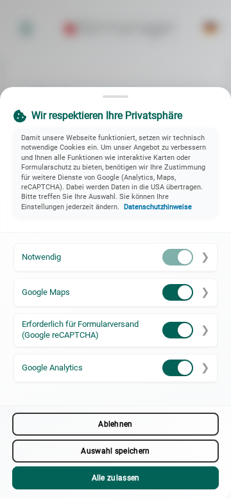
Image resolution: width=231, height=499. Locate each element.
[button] (115, 257)
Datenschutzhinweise (158, 207)
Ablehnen (115, 424)
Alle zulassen (116, 477)
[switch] (177, 257)
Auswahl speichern (115, 451)
